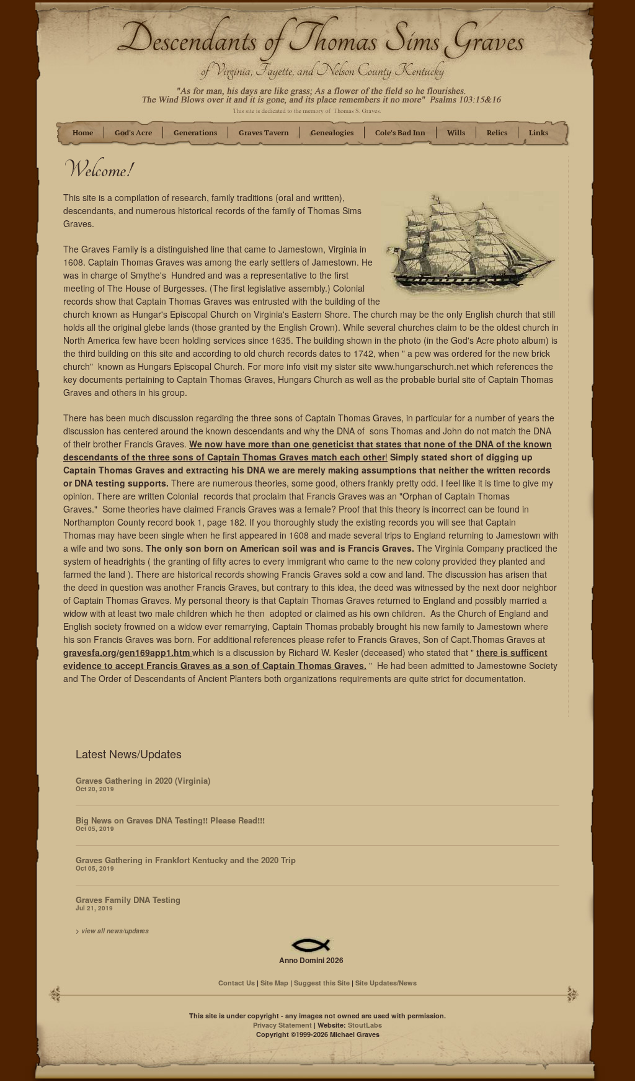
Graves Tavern (264, 133)
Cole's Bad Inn (400, 133)
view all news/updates (115, 930)
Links (538, 133)
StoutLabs (365, 1024)
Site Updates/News (386, 982)
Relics (497, 133)
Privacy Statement (282, 1024)
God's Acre (133, 133)
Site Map (274, 982)
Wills (456, 133)
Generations (195, 133)
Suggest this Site (322, 982)
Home (83, 133)
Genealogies (332, 133)
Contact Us (236, 982)
